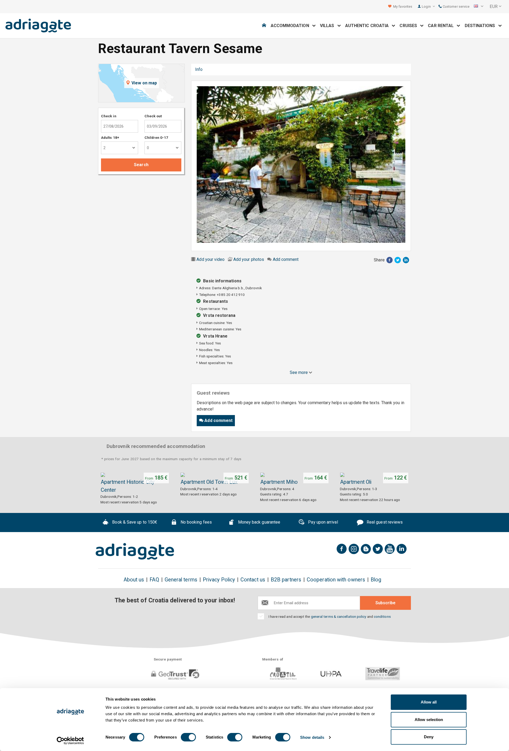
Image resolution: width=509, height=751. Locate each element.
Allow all (429, 702)
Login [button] (426, 6)
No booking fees (195, 522)
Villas (328, 25)
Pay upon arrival (322, 522)
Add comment (286, 259)
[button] (478, 6)
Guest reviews (224, 69)
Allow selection (429, 719)
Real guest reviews (384, 522)
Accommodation (291, 25)
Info (199, 69)
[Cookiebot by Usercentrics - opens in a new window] (70, 741)
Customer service (455, 6)
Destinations (481, 25)
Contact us (252, 580)
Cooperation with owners (336, 580)
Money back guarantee (258, 522)
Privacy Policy (219, 580)
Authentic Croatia (368, 25)
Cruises (410, 25)
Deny (428, 737)
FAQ (154, 580)
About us (134, 580)
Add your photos (248, 259)
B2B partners (286, 580)
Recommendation (263, 69)
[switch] (188, 737)
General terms (181, 580)
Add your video (210, 259)
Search (141, 164)
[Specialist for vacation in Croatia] (135, 551)
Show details (312, 737)
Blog (376, 580)
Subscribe (385, 602)
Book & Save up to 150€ (134, 522)
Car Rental (442, 25)
